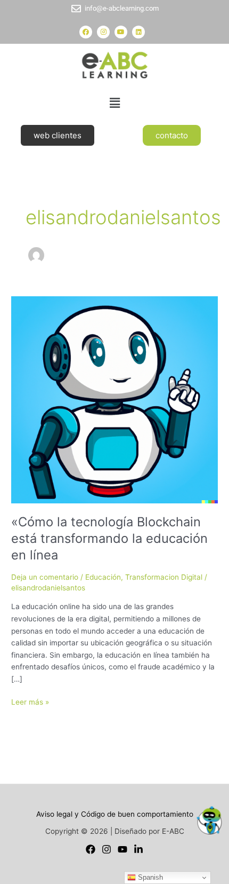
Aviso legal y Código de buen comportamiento (114, 814)
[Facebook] (90, 849)
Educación (103, 577)
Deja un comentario (44, 577)
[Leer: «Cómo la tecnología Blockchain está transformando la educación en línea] (114, 398)
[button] (114, 103)
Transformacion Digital (163, 577)
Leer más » (30, 701)
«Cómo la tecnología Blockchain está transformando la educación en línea (109, 538)
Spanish (149, 877)
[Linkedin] (138, 849)
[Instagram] (106, 849)
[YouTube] (122, 849)
